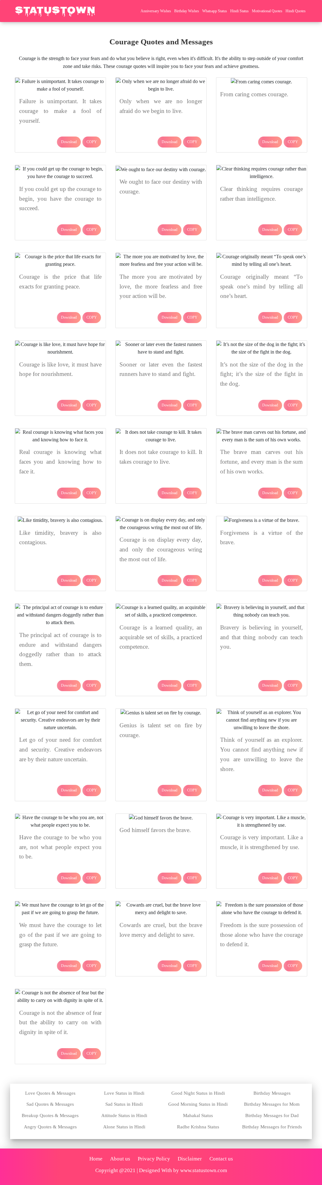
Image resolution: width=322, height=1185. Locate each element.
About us (120, 1159)
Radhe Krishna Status (198, 1126)
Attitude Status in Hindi (124, 1115)
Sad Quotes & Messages (50, 1104)
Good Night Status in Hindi (198, 1093)
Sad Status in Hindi (124, 1104)
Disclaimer (190, 1159)
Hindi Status (239, 11)
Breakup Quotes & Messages (50, 1115)
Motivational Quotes (267, 11)
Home (96, 1159)
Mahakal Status (198, 1115)
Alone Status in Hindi (124, 1126)
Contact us (221, 1159)
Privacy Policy (154, 1159)
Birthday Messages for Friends (272, 1126)
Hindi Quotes (296, 11)
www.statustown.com (203, 1170)
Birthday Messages (272, 1093)
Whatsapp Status (214, 11)
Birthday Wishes (186, 11)
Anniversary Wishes (156, 11)
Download (69, 142)
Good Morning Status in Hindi (198, 1104)
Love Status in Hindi (124, 1093)
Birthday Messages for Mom (272, 1104)
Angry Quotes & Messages (50, 1126)
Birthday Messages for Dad (272, 1115)
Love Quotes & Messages (50, 1093)
